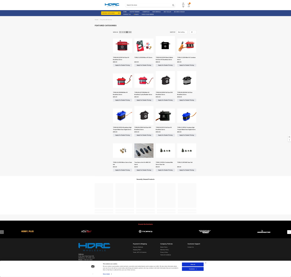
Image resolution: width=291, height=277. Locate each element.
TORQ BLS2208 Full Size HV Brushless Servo (121, 58)
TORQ (145, 235)
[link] (104, 210)
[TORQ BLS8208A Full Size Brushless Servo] (186, 80)
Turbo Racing (205, 235)
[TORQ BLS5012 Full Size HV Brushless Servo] (165, 115)
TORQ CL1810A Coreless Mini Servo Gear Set (164, 163)
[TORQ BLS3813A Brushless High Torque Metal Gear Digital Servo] (122, 115)
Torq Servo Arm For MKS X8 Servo (142, 163)
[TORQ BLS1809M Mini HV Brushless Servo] (122, 80)
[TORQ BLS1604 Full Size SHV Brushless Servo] (144, 115)
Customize (192, 268)
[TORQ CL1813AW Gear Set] (186, 150)
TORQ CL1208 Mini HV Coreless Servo (186, 58)
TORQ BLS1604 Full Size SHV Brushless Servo (142, 128)
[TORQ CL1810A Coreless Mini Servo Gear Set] (165, 150)
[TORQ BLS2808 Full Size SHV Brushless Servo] (165, 80)
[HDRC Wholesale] (145, 231)
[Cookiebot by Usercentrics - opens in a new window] (93, 274)
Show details (106, 274)
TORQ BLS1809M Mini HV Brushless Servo (120, 93)
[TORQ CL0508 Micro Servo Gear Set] (122, 150)
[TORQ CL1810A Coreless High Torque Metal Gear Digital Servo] (186, 115)
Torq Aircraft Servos (106, 19)
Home (96, 19)
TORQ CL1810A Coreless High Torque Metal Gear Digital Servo (186, 128)
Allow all (193, 264)
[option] (86, 232)
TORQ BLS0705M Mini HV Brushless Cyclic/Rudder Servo (143, 93)
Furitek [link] (86, 235)
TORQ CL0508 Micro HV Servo (143, 57)
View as (115, 32)
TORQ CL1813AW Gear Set (184, 162)
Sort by (172, 32)
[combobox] (148, 5)
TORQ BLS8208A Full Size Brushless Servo (184, 93)
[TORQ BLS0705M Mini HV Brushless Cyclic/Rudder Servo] (144, 80)
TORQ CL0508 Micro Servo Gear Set (122, 163)
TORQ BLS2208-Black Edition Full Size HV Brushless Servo (164, 58)
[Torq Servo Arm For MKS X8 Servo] (144, 150)
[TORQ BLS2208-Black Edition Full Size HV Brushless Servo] (165, 45)
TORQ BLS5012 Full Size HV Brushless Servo (164, 128)
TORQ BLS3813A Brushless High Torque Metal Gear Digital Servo (122, 128)
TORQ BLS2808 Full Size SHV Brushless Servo (164, 93)
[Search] (150, 5)
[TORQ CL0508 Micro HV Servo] (144, 45)
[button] (120, 32)
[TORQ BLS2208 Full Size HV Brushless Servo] (122, 45)
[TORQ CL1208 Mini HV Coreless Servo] (186, 45)
